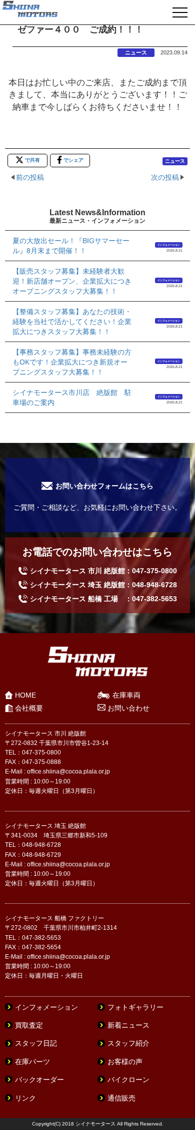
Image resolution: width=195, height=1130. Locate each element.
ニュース (136, 52)
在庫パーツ (32, 1062)
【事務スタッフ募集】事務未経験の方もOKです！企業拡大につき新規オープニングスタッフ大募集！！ (72, 362)
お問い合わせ (129, 708)
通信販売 (122, 1098)
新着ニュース (129, 1025)
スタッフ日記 (36, 1043)
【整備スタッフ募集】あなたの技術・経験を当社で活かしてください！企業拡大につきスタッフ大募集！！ (72, 322)
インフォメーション (169, 244)
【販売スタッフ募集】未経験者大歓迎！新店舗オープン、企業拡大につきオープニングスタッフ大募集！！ (72, 281)
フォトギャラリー (136, 1007)
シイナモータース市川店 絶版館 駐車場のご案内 (72, 397)
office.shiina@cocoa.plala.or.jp (68, 771)
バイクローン (129, 1080)
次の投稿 (165, 177)
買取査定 (29, 1025)
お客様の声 (125, 1062)
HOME (25, 695)
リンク (25, 1098)
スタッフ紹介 (129, 1043)
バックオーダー (39, 1080)
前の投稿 (30, 177)
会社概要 (29, 708)
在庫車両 (126, 695)
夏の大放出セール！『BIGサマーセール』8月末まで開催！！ (71, 246)
